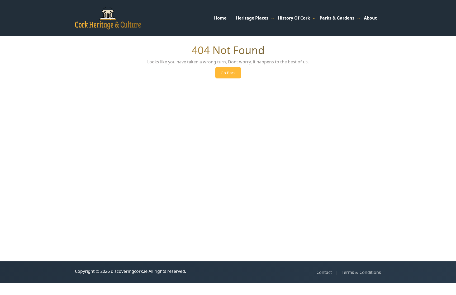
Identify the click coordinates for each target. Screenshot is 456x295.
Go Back (231, 74)
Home (220, 18)
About (370, 18)
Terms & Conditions (361, 272)
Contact (324, 272)
